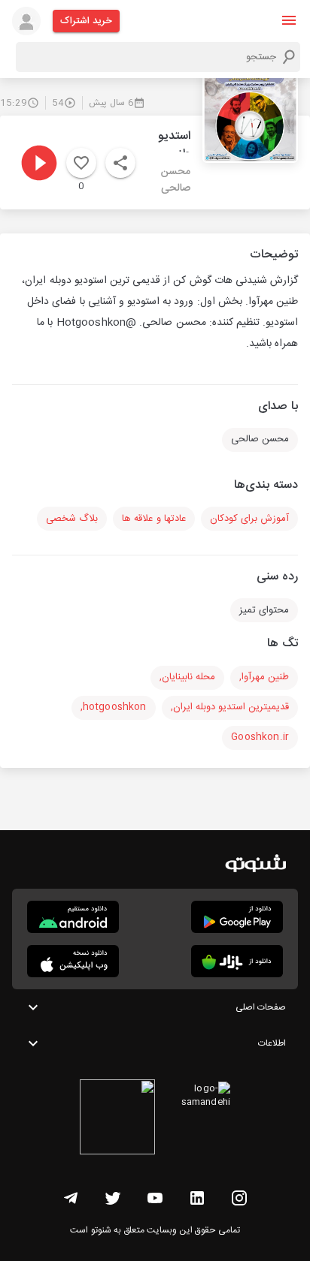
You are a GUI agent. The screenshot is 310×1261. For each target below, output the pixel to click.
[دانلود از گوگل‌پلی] (237, 917)
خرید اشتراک (86, 21)
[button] (289, 20)
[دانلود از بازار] (237, 961)
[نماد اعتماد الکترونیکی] (117, 1119)
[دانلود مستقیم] (73, 917)
